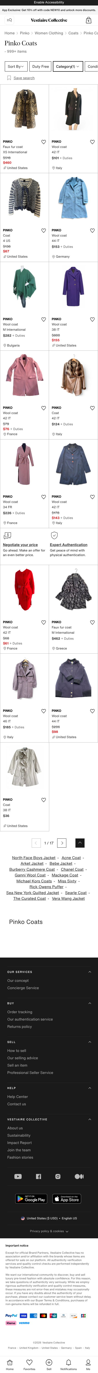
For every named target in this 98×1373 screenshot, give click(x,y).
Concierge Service (23, 988)
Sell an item (17, 1065)
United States (50, 1348)
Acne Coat (71, 858)
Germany (66, 1348)
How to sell (16, 1050)
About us (15, 1128)
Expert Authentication (69, 544)
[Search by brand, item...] (9, 20)
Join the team (19, 1150)
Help (11, 1088)
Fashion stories (20, 1157)
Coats (73, 33)
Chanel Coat (72, 869)
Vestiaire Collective (27, 1120)
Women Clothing (49, 33)
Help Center (17, 1096)
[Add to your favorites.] (43, 142)
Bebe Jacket (61, 863)
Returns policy (19, 1026)
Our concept (18, 980)
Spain (78, 1348)
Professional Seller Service (30, 1072)
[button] (88, 20)
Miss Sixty (67, 881)
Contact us (16, 1104)
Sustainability (19, 1135)
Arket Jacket (32, 863)
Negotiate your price (20, 544)
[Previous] (36, 843)
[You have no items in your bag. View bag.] (88, 20)
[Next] (61, 843)
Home (10, 33)
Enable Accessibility (49, 2)
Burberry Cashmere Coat (32, 869)
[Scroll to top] (80, 843)
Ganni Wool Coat (30, 875)
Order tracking (19, 1012)
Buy (10, 1003)
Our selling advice (22, 1058)
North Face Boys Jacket (33, 858)
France (12, 1348)
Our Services (19, 972)
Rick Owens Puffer (46, 887)
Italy (87, 1348)
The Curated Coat (29, 898)
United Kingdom (29, 1348)
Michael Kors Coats (34, 881)
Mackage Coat (65, 875)
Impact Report (19, 1142)
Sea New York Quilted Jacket (32, 893)
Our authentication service (30, 1019)
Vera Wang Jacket (68, 898)
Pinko (24, 33)
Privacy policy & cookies (47, 1231)
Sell (11, 1042)
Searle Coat (76, 893)
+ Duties (66, 158)
